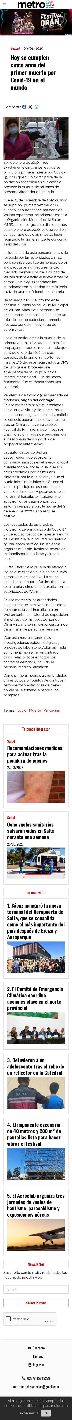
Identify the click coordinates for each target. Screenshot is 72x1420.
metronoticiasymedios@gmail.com (36, 1386)
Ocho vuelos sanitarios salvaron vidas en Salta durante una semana (31, 831)
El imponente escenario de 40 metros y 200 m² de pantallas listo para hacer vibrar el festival (34, 1134)
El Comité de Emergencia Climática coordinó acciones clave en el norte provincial (35, 998)
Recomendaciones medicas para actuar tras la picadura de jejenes (34, 754)
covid (22, 710)
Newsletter (36, 1264)
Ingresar (38, 1364)
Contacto (38, 1347)
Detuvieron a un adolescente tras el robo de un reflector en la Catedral (35, 1066)
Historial (38, 1356)
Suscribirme (36, 1303)
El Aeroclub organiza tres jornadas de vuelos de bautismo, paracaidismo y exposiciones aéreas (36, 1205)
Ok (46, 1413)
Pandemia (52, 710)
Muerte (35, 710)
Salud (15, 48)
